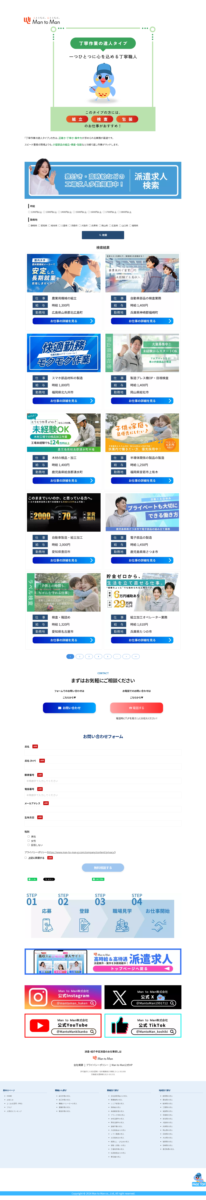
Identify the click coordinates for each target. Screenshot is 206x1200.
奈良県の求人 (168, 1118)
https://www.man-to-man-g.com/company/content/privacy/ (81, 852)
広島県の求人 (168, 1134)
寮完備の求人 (116, 1156)
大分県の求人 (168, 1137)
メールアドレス (32, 803)
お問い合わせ (72, 708)
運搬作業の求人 (64, 1107)
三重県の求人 (168, 1107)
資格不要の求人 (116, 1126)
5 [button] (107, 656)
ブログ (9, 1107)
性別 (27, 831)
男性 (33, 836)
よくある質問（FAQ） (15, 1103)
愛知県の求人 (168, 1099)
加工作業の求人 (64, 1099)
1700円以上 (111, 211)
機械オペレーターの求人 (68, 1103)
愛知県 (44, 225)
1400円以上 (66, 211)
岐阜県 (54, 225)
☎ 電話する (136, 708)
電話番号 (29, 789)
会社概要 (78, 1065)
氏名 (27, 746)
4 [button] (98, 656)
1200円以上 (36, 211)
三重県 (64, 225)
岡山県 (104, 225)
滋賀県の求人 (168, 1111)
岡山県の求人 (168, 1130)
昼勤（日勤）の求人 (118, 1145)
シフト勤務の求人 (117, 1134)
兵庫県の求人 (168, 1126)
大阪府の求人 (168, 1122)
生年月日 (29, 817)
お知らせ (10, 1099)
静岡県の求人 (168, 1096)
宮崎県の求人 (168, 1145)
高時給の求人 (116, 1107)
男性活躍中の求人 (117, 1122)
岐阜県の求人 (168, 1103)
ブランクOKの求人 (118, 1115)
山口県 (125, 225)
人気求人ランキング (14, 1111)
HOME (9, 1096)
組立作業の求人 (64, 1096)
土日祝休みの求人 (117, 1137)
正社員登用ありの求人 (119, 1096)
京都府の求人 (168, 1115)
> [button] (126, 656)
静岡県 (34, 225)
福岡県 (135, 225)
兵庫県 (94, 225)
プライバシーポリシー (97, 1065)
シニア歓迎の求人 (117, 1103)
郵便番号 (29, 775)
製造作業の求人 (64, 1111)
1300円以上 (51, 211)
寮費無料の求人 (116, 1099)
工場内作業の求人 (117, 1149)
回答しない (37, 845)
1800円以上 (126, 211)
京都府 (74, 225)
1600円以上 (96, 211)
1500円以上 (81, 211)
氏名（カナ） (30, 760)
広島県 (115, 225)
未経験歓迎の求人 (117, 1111)
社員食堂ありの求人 (118, 1153)
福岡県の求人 (168, 1141)
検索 (104, 235)
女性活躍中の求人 (117, 1118)
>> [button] (136, 656)
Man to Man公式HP (122, 1065)
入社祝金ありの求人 (118, 1130)
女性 (33, 841)
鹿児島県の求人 (168, 1149)
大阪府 (84, 225)
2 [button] (79, 656)
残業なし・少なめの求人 (120, 1141)
